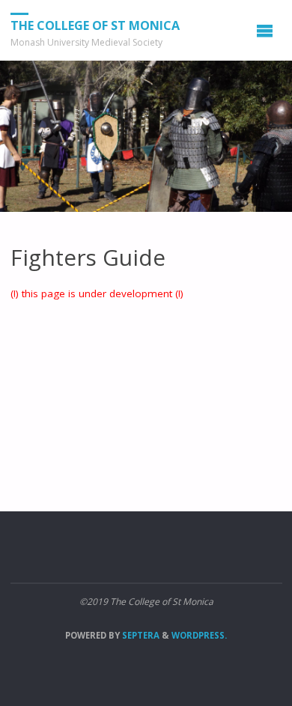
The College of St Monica (95, 25)
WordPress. (199, 635)
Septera (139, 635)
